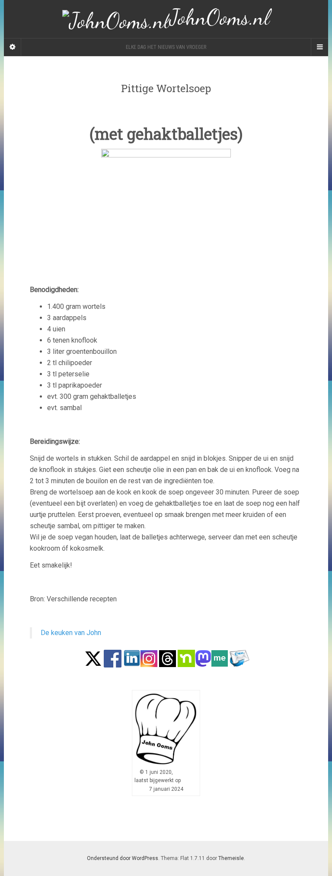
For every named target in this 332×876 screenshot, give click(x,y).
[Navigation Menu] (319, 47)
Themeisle (231, 858)
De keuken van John (71, 633)
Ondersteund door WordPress (122, 858)
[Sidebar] (12, 47)
